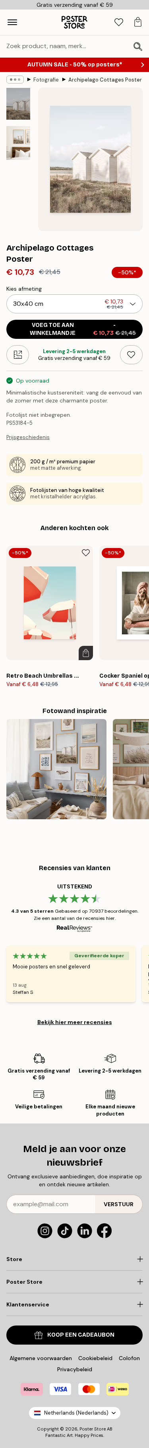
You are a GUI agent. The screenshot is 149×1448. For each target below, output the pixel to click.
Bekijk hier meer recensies (74, 1022)
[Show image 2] (18, 143)
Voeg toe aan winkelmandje (83, 329)
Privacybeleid (74, 1369)
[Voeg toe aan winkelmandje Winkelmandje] (86, 653)
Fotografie (46, 79)
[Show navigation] (12, 22)
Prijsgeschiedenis (28, 437)
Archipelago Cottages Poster (105, 79)
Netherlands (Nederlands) (76, 1412)
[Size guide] (17, 354)
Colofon (129, 1358)
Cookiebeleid (95, 1358)
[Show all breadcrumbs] (15, 80)
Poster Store (92, 1429)
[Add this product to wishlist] (131, 354)
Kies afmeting (24, 288)
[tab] (118, 22)
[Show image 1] (18, 104)
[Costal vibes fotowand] (56, 769)
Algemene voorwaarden (41, 1358)
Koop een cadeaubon (80, 1334)
